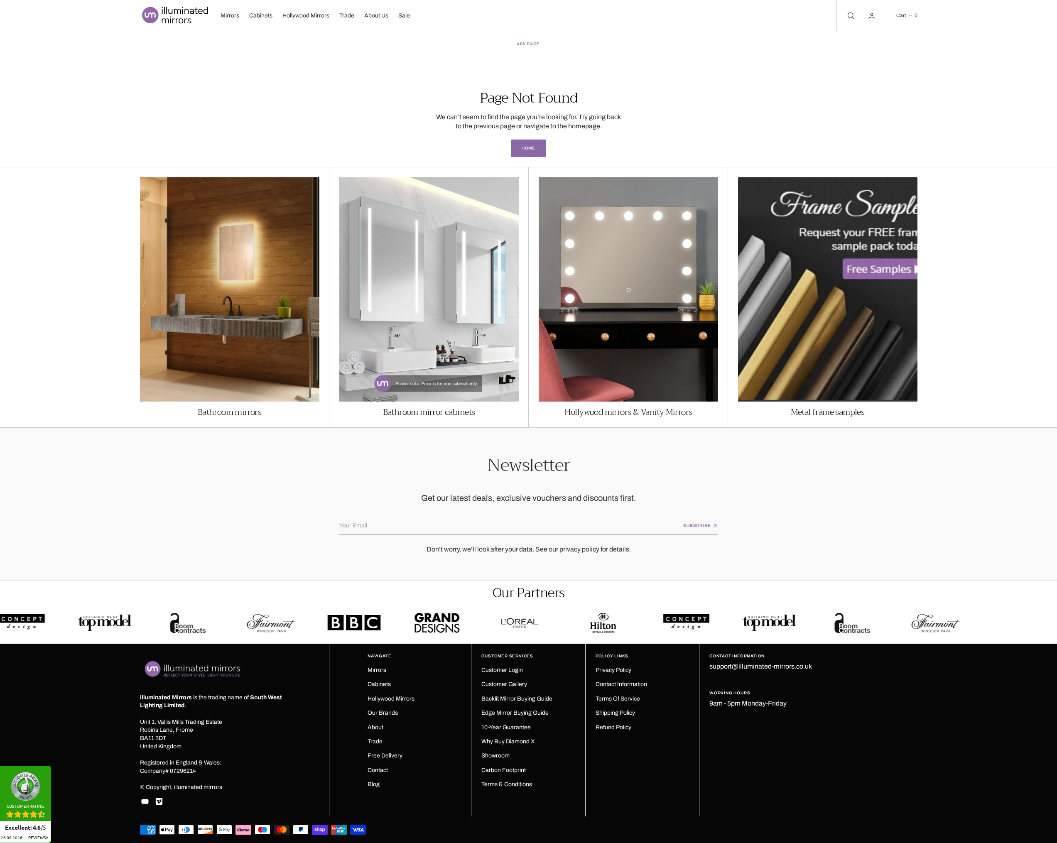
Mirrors (230, 15)
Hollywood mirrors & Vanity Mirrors (628, 412)
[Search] (850, 15)
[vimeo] (159, 801)
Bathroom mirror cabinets (429, 412)
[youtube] (145, 801)
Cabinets (260, 15)
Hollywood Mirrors (305, 15)
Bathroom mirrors (229, 412)
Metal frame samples (828, 412)
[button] (906, 15)
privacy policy (579, 549)
